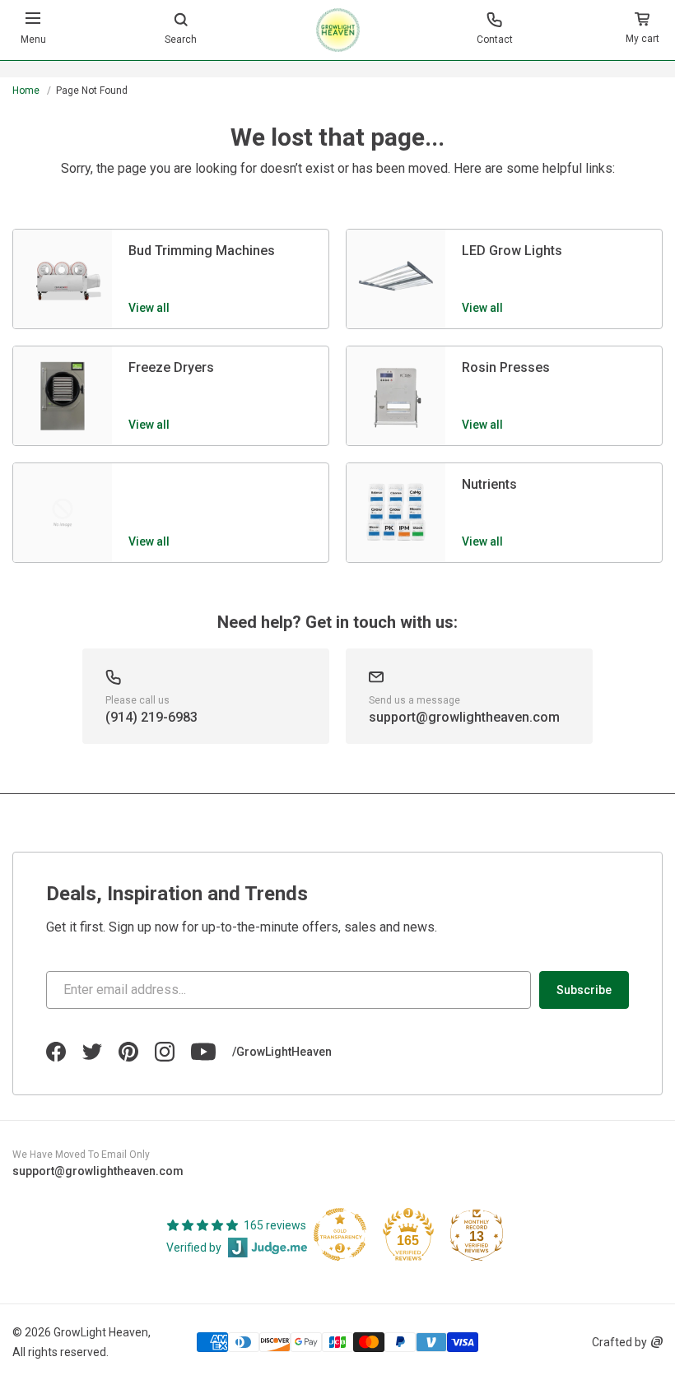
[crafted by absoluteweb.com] (657, 1342)
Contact (495, 39)
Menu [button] (33, 39)
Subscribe (584, 990)
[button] (642, 30)
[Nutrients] (396, 513)
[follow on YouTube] (203, 1052)
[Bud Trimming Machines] (62, 279)
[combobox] (337, 79)
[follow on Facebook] (56, 1052)
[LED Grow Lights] (396, 279)
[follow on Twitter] (92, 1051)
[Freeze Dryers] (62, 396)
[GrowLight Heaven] (338, 30)
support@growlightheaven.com (98, 1171)
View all (149, 307)
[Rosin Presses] (396, 396)
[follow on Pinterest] (128, 1052)
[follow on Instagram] (165, 1052)
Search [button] (181, 39)
